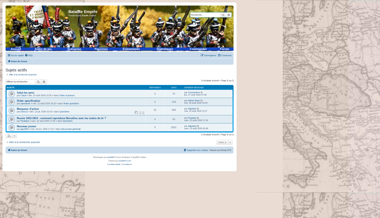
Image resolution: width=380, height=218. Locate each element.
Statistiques (165, 49)
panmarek (25, 103)
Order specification (28, 100)
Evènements (131, 49)
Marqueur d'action (28, 108)
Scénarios (74, 49)
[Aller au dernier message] (201, 92)
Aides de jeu (43, 49)
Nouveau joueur (26, 126)
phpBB (110, 157)
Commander (198, 49)
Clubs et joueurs (67, 95)
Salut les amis (25, 92)
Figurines (101, 49)
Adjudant (192, 108)
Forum (224, 49)
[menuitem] (29, 55)
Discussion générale (71, 129)
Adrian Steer (194, 100)
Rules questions (71, 103)
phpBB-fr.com (125, 161)
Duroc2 (24, 111)
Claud (23, 95)
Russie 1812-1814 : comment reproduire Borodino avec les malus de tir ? (61, 118)
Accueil (16, 49)
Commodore (194, 92)
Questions (64, 111)
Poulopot (25, 121)
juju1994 (24, 129)
